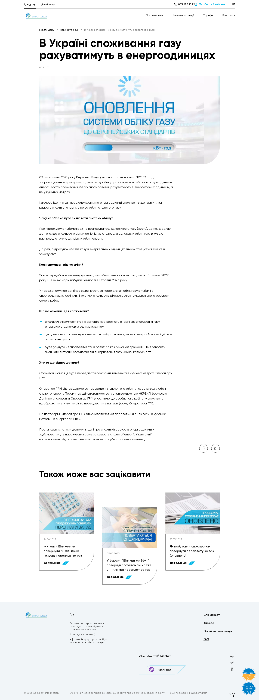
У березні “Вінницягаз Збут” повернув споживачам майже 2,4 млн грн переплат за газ (129, 565)
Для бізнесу (48, 4)
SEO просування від (188, 693)
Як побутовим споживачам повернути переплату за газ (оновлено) (192, 551)
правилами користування (142, 693)
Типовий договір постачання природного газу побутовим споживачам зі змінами (87, 626)
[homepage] (36, 15)
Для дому (30, 4)
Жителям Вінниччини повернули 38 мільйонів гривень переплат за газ (63, 551)
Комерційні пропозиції (82, 634)
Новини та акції (184, 15)
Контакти (229, 15)
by (230, 694)
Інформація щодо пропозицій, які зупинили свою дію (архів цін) (89, 641)
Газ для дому (47, 30)
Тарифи (208, 15)
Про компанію (155, 15)
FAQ (206, 639)
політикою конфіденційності (106, 693)
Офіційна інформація (218, 631)
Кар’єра (209, 623)
